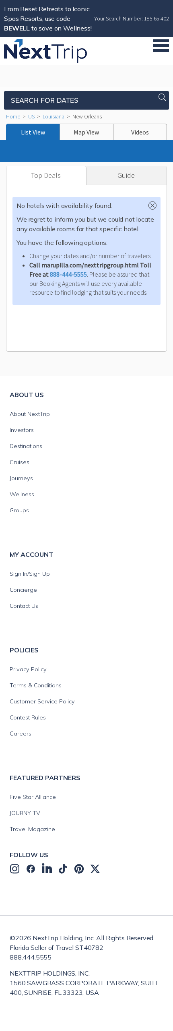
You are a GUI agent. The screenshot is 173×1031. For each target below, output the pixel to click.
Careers (20, 733)
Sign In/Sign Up (30, 573)
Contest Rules (28, 717)
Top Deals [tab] (46, 175)
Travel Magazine (32, 829)
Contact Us (24, 605)
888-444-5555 (68, 274)
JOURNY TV (25, 813)
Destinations (26, 446)
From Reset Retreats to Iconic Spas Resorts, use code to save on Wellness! (48, 18)
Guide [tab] (126, 175)
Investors (22, 430)
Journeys (21, 478)
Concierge (23, 589)
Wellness (22, 494)
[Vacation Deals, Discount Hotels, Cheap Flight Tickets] (45, 50)
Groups (19, 510)
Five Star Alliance (33, 797)
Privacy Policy (28, 669)
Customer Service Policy (42, 701)
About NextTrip (30, 414)
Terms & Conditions (36, 685)
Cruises (19, 462)
